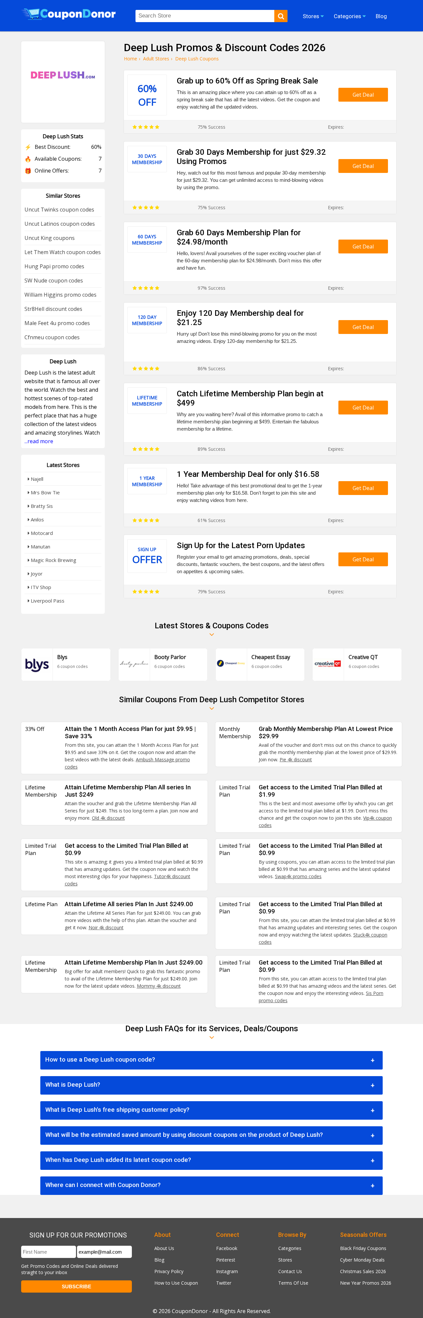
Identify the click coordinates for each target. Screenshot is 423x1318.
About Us (164, 1248)
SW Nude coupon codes (53, 280)
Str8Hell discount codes (53, 309)
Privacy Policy (168, 1271)
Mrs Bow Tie (44, 492)
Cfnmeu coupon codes (52, 337)
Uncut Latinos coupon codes (59, 223)
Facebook (226, 1248)
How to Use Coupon (176, 1283)
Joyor (36, 573)
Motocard (41, 533)
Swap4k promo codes (298, 876)
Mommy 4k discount (159, 986)
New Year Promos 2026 (365, 1283)
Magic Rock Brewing (52, 560)
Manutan (39, 546)
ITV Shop (40, 587)
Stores (285, 1260)
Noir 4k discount (106, 927)
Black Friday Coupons (363, 1248)
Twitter (223, 1283)
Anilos (36, 519)
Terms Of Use (293, 1283)
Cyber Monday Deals (362, 1260)
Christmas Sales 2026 (363, 1271)
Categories (289, 1248)
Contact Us (290, 1271)
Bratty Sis (41, 506)
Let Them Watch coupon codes (62, 252)
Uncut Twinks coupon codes (59, 209)
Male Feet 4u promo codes (57, 323)
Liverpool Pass (46, 600)
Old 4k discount (108, 818)
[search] (281, 16)
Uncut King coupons (49, 238)
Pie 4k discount (296, 759)
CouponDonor (190, 1311)
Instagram (227, 1271)
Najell (36, 479)
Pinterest (225, 1260)
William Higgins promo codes (60, 294)
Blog (159, 1260)
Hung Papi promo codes (54, 266)
